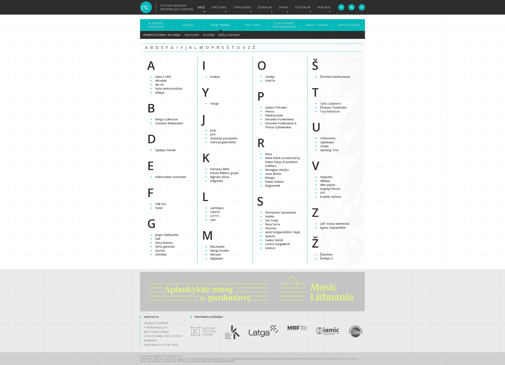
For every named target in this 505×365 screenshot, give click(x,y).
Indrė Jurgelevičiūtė (223, 142)
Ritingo (270, 178)
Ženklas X (326, 258)
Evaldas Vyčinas (330, 196)
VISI (322, 193)
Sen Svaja (271, 220)
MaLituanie (217, 246)
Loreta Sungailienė (277, 244)
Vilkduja (325, 181)
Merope (215, 254)
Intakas (215, 77)
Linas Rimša (273, 174)
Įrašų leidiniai (228, 35)
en (361, 7)
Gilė (157, 239)
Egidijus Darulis (165, 150)
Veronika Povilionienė (279, 119)
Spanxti (270, 236)
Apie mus (323, 7)
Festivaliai (302, 7)
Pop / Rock (252, 25)
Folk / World (220, 25)
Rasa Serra (272, 224)
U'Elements (328, 138)
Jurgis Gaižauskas (167, 235)
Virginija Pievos (330, 189)
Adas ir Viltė (163, 77)
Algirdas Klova (219, 177)
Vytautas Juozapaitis (224, 138)
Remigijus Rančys (277, 170)
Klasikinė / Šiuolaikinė (156, 25)
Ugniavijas (327, 142)
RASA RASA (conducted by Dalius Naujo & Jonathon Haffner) (282, 162)
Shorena (270, 228)
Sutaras (270, 248)
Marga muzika (219, 250)
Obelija (270, 77)
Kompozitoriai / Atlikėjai (161, 35)
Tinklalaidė (242, 7)
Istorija (208, 35)
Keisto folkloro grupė (224, 173)
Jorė (212, 134)
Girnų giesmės (165, 246)
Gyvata (160, 250)
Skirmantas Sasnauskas (280, 212)
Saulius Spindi (274, 240)
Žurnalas (265, 7)
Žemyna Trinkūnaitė (333, 107)
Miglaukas (216, 258)
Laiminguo (217, 208)
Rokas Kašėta (274, 181)
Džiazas (188, 25)
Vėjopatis (326, 177)
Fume (159, 208)
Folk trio (160, 204)
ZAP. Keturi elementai (334, 224)
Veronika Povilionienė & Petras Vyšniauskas (280, 125)
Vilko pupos (327, 185)
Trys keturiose (330, 111)
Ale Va (159, 84)
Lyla (212, 220)
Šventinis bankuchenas (335, 77)
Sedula (269, 216)
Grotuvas (219, 7)
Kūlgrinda (216, 181)
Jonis (213, 130)
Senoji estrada (349, 25)
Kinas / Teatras (316, 25)
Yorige (214, 103)
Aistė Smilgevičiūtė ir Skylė (282, 232)
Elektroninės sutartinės (170, 177)
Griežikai (160, 254)
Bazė (201, 7)
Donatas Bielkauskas (169, 123)
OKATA (270, 80)
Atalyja (159, 92)
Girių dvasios (164, 242)
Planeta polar (274, 115)
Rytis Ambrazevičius (168, 88)
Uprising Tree (329, 150)
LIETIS (214, 216)
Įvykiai (283, 7)
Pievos (269, 111)
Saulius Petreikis (276, 107)
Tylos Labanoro (330, 103)
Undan (324, 146)
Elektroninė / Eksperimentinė (284, 25)
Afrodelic (161, 80)
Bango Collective (166, 119)
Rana (268, 154)
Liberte (215, 212)
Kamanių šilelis (220, 169)
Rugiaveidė (272, 185)
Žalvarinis (326, 254)
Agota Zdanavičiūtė (333, 227)
